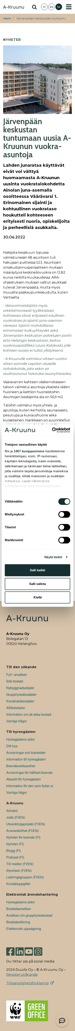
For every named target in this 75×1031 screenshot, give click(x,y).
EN (51, 7)
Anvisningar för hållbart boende (29, 772)
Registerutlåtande (22, 975)
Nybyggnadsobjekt (20, 687)
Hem (7, 18)
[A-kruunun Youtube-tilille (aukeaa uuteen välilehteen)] (29, 950)
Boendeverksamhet (20, 765)
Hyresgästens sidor (20, 739)
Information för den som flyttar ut (29, 785)
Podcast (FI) (15, 857)
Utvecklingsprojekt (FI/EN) (25, 824)
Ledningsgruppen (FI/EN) (25, 877)
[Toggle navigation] (69, 7)
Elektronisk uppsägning (23, 928)
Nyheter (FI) (15, 843)
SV (58, 7)
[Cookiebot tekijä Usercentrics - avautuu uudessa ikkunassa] (53, 430)
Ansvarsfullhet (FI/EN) (22, 830)
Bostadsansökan (18, 908)
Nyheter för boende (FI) (23, 837)
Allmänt (12, 810)
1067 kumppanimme (29, 451)
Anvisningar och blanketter (26, 752)
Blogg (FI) (13, 850)
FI (44, 7)
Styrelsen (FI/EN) (19, 870)
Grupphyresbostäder (21, 694)
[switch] (64, 514)
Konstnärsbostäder (20, 701)
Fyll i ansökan (16, 674)
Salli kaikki (37, 570)
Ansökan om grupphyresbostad (29, 915)
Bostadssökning (18, 922)
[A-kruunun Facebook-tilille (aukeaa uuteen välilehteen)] (10, 950)
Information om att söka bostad (28, 714)
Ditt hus (12, 746)
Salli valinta (37, 584)
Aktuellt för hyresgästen (23, 779)
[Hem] (13, 7)
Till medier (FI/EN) (19, 863)
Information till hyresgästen (26, 759)
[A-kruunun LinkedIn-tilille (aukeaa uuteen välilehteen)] (19, 950)
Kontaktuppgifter (18, 883)
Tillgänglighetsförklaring (27, 983)
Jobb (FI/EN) (15, 817)
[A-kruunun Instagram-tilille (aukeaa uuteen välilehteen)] (41, 950)
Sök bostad (14, 681)
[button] (62, 1020)
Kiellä (38, 597)
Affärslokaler (15, 707)
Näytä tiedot (53, 557)
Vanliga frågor (16, 721)
